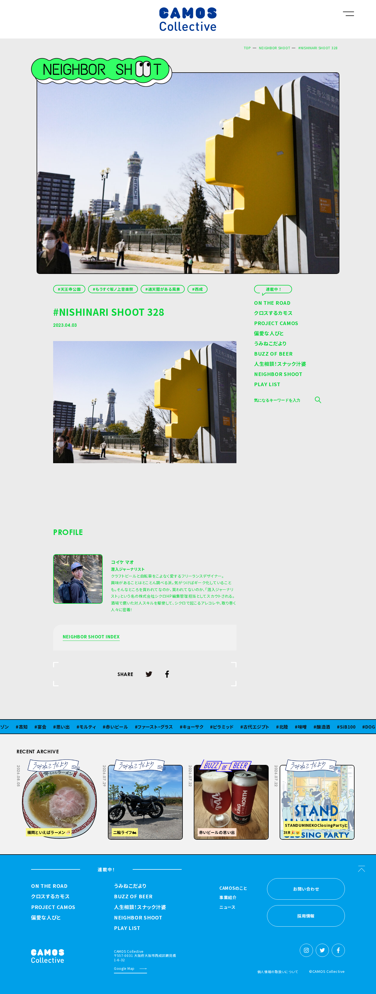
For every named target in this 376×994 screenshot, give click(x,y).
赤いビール (88, 726)
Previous (301, 763)
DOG (342, 726)
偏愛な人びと (269, 334)
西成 (199, 289)
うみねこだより (270, 344)
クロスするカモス (273, 313)
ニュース (227, 907)
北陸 (255, 726)
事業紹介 (228, 897)
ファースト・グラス (127, 726)
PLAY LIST (267, 384)
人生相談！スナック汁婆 (280, 364)
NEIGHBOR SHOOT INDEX (91, 637)
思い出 (35, 726)
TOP (247, 47)
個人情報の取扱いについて (277, 971)
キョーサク (164, 726)
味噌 (274, 726)
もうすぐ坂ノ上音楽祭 (114, 289)
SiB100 (319, 726)
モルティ (59, 726)
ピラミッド (195, 726)
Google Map (124, 968)
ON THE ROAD (272, 303)
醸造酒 (295, 726)
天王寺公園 (71, 289)
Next (314, 763)
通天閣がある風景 (164, 289)
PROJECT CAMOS (276, 323)
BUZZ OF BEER (273, 354)
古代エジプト (228, 726)
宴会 (13, 726)
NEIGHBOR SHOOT (274, 47)
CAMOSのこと (233, 888)
